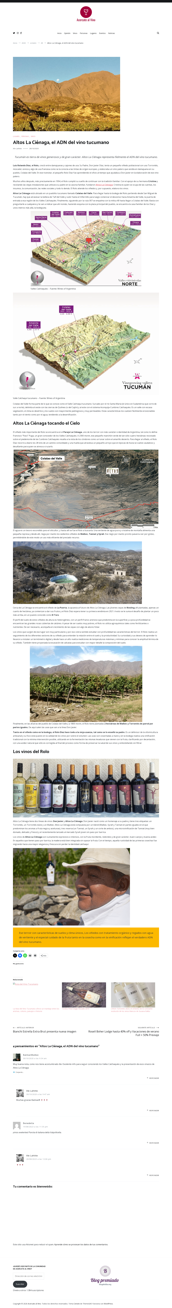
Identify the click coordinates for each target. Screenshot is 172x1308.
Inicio (59, 33)
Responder (154, 1078)
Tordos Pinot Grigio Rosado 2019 (75, 1008)
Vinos (75, 33)
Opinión (67, 33)
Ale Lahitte (17, 148)
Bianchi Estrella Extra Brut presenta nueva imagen (44, 1030)
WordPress (108, 1303)
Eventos (102, 33)
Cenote (77, 1303)
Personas (84, 33)
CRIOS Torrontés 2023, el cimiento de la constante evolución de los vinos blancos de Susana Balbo (131, 1009)
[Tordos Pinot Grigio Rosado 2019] (85, 994)
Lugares (93, 33)
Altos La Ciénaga (104, 184)
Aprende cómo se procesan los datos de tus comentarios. (81, 1244)
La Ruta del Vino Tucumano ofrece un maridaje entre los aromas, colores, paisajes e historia (36, 1009)
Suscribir (20, 1284)
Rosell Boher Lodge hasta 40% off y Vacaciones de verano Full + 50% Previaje (123, 1032)
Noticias (111, 33)
